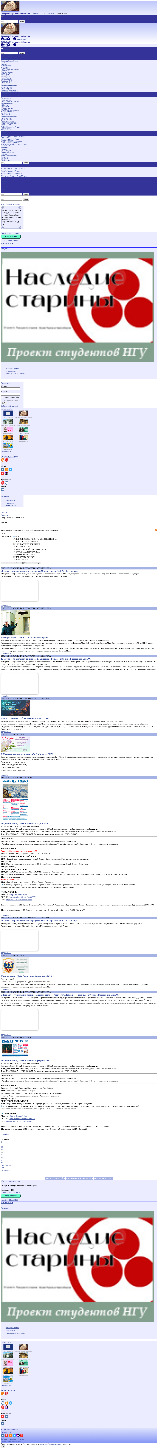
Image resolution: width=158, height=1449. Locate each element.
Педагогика (5, 114)
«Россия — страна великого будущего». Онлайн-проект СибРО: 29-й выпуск (39, 920)
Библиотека (5, 145)
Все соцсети (6, 161)
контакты (36, 14)
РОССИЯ (5, 158)
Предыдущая (6, 1165)
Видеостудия (6, 124)
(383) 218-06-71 (7, 19)
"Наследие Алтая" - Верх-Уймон (14, 176)
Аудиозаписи (6, 150)
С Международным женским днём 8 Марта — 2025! (27, 754)
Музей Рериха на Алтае (10, 171)
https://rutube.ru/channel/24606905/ (22, 897)
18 (2, 1147)
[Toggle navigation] (2, 16)
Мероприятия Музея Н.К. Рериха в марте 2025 (24, 823)
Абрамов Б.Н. (6, 78)
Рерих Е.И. (5, 68)
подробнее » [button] (6, 606)
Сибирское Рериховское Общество (13, 1439)
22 (2, 1157)
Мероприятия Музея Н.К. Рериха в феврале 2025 (25, 1060)
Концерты (5, 109)
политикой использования (50, 1444)
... (1, 1144)
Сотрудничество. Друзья (10, 127)
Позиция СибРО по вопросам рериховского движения (15, 371)
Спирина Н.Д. (6, 81)
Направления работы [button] (6, 94)
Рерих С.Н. (5, 76)
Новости (4, 137)
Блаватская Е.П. (7, 66)
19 (2, 1150)
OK (3, 1447)
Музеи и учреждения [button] (5, 164)
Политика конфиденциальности (11, 1441)
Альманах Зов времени (10, 142)
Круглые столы (7, 104)
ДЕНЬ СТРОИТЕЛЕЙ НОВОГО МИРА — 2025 (25, 718)
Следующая (5, 1170)
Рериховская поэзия (9, 117)
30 (2, 1163)
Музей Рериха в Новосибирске (13, 168)
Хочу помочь (6, 130)
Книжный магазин (8, 122)
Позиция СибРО (7, 88)
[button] (9, 457)
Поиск (22, 21)
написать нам (49, 14)
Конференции (6, 111)
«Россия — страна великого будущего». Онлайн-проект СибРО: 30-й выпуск (39, 571)
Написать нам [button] (6, 1432)
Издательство (6, 119)
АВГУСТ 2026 (7, 243)
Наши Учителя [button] (4, 57)
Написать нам (11, 505)
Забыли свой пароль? (9, 406)
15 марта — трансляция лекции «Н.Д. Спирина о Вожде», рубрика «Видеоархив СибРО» (46, 659)
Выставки (5, 106)
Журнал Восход (7, 140)
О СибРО (4, 99)
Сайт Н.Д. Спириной (9, 91)
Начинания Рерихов (9, 86)
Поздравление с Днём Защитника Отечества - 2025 (26, 976)
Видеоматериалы (7, 153)
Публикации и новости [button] (6, 133)
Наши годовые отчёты (10, 101)
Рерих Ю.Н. (5, 73)
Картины (4, 148)
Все (2, 1168)
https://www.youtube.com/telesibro (19, 900)
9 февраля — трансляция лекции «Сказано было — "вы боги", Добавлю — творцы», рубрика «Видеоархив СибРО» (60, 995)
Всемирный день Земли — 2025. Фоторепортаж (24, 637)
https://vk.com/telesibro (18, 895)
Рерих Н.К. (5, 71)
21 (2, 1155)
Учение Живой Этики (9, 61)
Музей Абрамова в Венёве (11, 174)
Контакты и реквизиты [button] (10, 1430)
